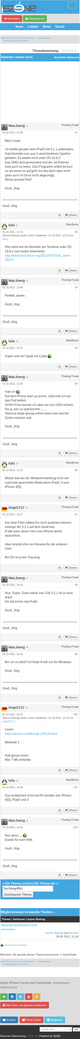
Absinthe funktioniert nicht (19, 925)
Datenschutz (8, 987)
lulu (4, 239)
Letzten (33, 26)
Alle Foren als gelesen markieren (25, 1005)
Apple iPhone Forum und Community (16, 38)
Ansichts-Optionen (66, 57)
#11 (75, 787)
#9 (76, 654)
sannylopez (8, 929)
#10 (75, 714)
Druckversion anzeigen (16, 945)
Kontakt (10, 1019)
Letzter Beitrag (54, 932)
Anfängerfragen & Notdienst (16, 41)
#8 (76, 585)
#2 (76, 232)
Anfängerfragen (44, 38)
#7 (76, 514)
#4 (76, 348)
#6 (76, 470)
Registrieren (36, 18)
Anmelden (13, 18)
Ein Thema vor (44, 883)
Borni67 (74, 932)
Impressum (61, 982)
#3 (76, 287)
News (47, 26)
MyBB (56, 1036)
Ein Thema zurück (18, 883)
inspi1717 (8, 721)
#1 (76, 132)
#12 (75, 827)
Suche (60, 26)
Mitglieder (56, 1019)
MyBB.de (32, 1036)
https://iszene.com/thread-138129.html (31, 733)
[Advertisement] (40, 93)
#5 (76, 383)
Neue (19, 26)
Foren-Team (33, 1019)
